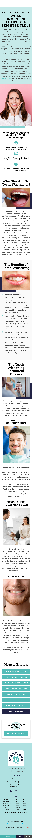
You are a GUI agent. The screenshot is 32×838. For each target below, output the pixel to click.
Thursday (6, 805)
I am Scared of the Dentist (16, 700)
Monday (6, 799)
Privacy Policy (20, 824)
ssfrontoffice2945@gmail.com (16, 782)
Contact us (5, 78)
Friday (5, 807)
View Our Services (16, 711)
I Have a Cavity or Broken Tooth (16, 677)
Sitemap (10, 824)
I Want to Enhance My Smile (16, 688)
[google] (11, 791)
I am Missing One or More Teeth (16, 683)
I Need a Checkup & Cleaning (16, 671)
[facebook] (16, 791)
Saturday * (6, 809)
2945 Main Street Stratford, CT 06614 (16, 786)
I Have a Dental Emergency (16, 706)
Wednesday (7, 803)
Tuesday (6, 801)
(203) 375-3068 (16, 778)
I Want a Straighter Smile (16, 694)
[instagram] (21, 791)
